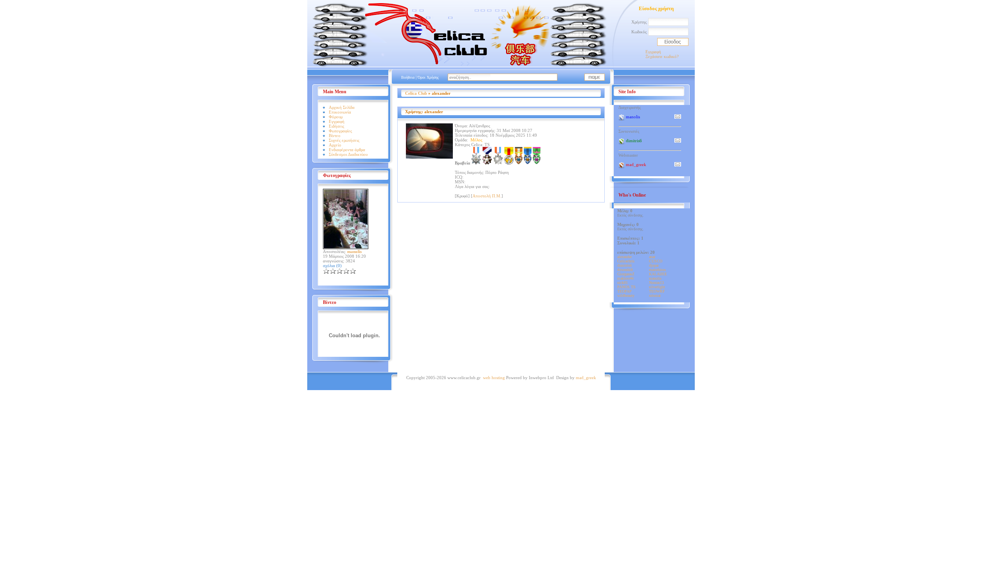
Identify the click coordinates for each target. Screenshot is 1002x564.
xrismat (655, 295)
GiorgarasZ (625, 274)
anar (652, 257)
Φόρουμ (336, 116)
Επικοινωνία (340, 112)
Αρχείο (335, 145)
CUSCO (655, 261)
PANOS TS (626, 287)
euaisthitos (657, 270)
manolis (655, 278)
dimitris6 (624, 265)
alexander (624, 257)
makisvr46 (625, 278)
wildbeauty (625, 295)
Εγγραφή (653, 51)
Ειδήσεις (336, 126)
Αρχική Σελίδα (342, 107)
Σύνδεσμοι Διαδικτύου (348, 154)
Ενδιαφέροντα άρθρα (347, 149)
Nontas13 (656, 282)
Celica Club (416, 93)
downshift (625, 270)
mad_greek (586, 377)
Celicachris (625, 261)
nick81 (622, 282)
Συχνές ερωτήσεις (344, 140)
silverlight (657, 287)
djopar (654, 265)
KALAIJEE (658, 274)
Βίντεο (335, 135)
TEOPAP (624, 291)
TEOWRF (657, 291)
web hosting (494, 377)
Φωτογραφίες (340, 130)
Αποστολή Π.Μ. (486, 195)
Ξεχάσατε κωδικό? (662, 56)
